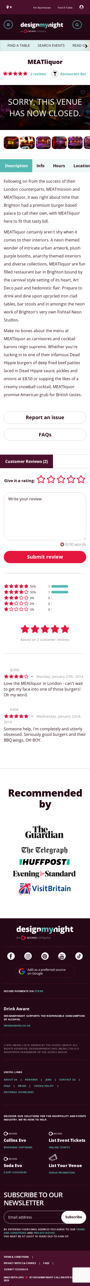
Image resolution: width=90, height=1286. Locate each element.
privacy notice (44, 1233)
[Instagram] (28, 956)
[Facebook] (11, 956)
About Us (11, 1079)
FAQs (45, 434)
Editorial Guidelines (19, 1092)
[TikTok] (79, 956)
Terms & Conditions (17, 1257)
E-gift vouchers (15, 1172)
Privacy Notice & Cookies (20, 1263)
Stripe (38, 991)
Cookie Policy (44, 1086)
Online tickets (59, 1147)
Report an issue (45, 417)
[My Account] (82, 7)
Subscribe (73, 1217)
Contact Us (67, 1079)
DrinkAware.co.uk (17, 1025)
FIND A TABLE (19, 45)
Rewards (31, 1079)
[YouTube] (62, 956)
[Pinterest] (45, 956)
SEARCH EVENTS (51, 45)
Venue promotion (62, 1172)
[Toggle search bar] (77, 24)
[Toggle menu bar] (8, 24)
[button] (25, 73)
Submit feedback (16, 1269)
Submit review (45, 556)
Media (22, 1086)
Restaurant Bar (73, 73)
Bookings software (18, 1147)
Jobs (49, 1079)
